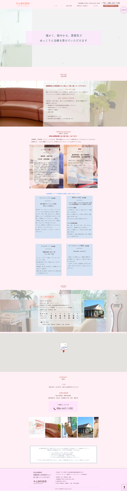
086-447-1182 (114, 3)
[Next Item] (96, 427)
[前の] (8, 38)
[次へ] (119, 38)
